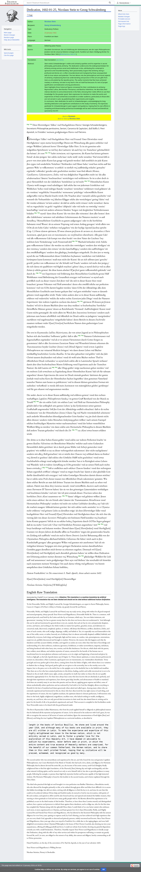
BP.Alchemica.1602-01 (68, 54)
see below (60, 60)
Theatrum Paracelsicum (11, 3)
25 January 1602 (50, 33)
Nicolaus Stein (50, 21)
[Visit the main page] (11, 15)
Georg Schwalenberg (52, 25)
